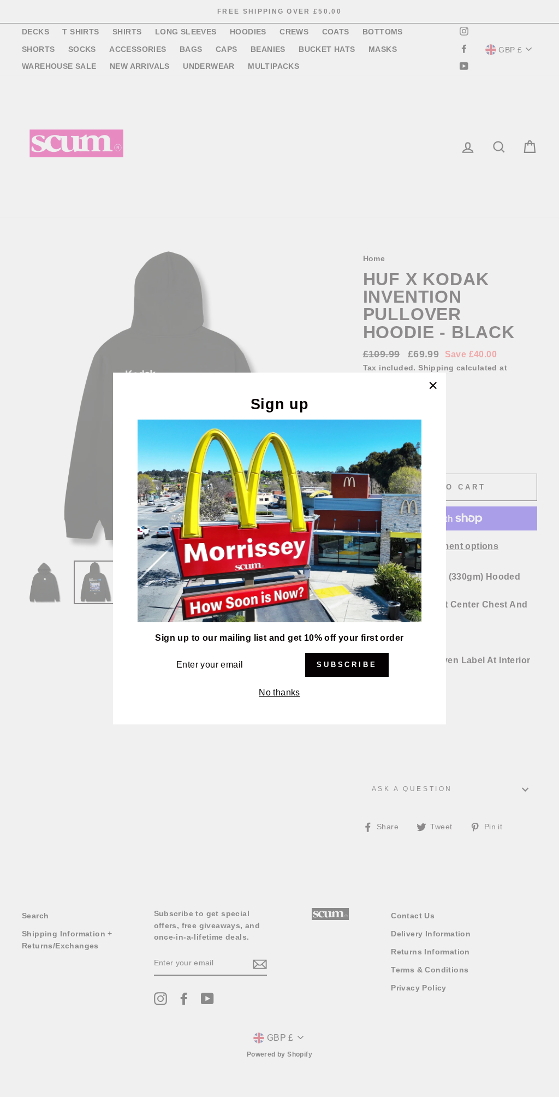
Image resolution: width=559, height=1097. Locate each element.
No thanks (279, 692)
